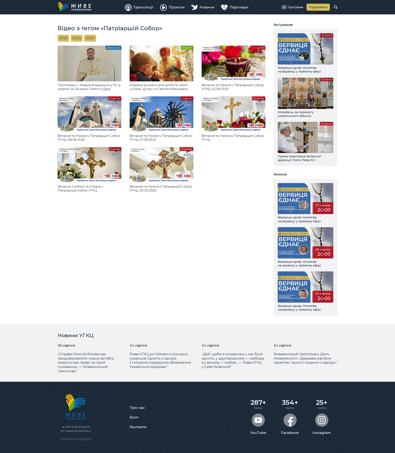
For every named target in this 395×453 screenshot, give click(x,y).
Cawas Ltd (84, 438)
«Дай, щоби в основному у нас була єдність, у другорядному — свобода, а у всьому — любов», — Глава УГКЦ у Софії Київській (233, 360)
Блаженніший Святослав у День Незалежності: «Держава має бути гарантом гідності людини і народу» (305, 358)
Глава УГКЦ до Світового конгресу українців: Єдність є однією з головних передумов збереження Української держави (160, 360)
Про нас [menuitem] (137, 408)
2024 (76, 38)
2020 (90, 38)
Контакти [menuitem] (138, 427)
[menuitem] (139, 7)
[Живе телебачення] (74, 6)
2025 (63, 38)
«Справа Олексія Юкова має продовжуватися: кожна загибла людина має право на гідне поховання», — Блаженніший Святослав (86, 362)
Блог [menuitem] (134, 417)
